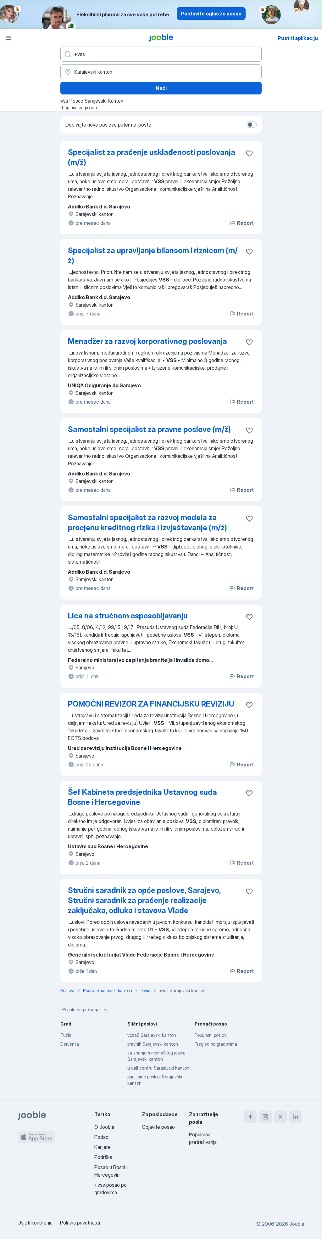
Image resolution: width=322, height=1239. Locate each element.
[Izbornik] (9, 37)
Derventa (69, 1044)
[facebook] (250, 1117)
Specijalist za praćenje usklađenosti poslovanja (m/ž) (151, 157)
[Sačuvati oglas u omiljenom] (249, 153)
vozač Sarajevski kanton (151, 1035)
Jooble (296, 1224)
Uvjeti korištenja (35, 1222)
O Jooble (104, 1127)
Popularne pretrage (81, 1009)
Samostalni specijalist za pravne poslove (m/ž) (149, 429)
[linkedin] (295, 1117)
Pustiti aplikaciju (298, 38)
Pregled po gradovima (216, 1044)
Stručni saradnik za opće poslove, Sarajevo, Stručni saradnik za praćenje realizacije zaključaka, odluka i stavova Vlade (144, 900)
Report (245, 223)
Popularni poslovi (211, 1035)
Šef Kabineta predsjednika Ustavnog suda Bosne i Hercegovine (142, 797)
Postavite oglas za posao (211, 13)
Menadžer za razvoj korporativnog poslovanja (147, 341)
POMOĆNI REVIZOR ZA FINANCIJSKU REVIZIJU (151, 703)
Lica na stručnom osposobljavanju (128, 615)
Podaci (101, 1137)
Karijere (102, 1147)
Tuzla (65, 1035)
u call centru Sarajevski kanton (158, 1068)
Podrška (103, 1157)
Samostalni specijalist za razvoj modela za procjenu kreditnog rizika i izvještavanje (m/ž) (147, 522)
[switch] (252, 125)
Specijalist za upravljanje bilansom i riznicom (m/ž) (153, 255)
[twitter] (280, 1117)
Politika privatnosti (80, 1222)
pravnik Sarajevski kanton (152, 1044)
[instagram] (265, 1117)
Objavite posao (158, 1127)
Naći (161, 88)
